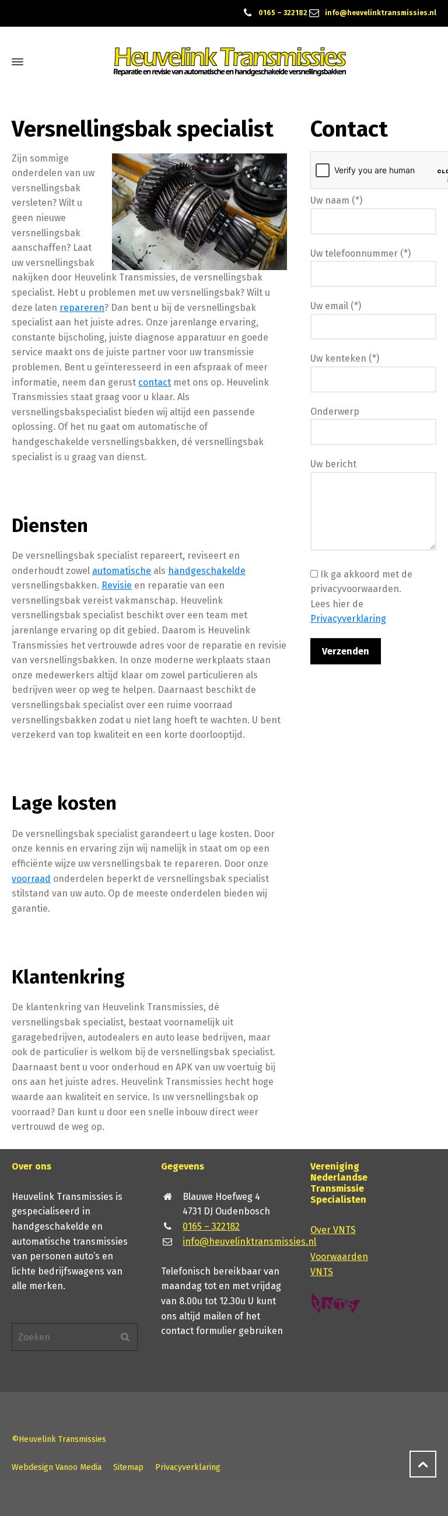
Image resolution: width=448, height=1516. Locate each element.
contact (154, 382)
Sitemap (128, 1467)
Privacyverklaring (348, 618)
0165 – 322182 (282, 13)
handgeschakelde (207, 570)
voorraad (31, 878)
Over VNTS (333, 1229)
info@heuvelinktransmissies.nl (380, 13)
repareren (82, 307)
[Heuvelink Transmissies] (230, 61)
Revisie (117, 585)
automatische (121, 570)
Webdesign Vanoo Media (57, 1467)
